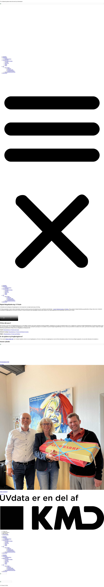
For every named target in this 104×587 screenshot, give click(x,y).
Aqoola (54, 309)
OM (3, 66)
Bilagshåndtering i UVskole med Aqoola (11, 329)
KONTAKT (4, 73)
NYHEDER (4, 57)
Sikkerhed (9, 68)
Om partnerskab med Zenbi (10, 72)
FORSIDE (4, 56)
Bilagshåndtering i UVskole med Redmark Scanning (18, 331)
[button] (52, 179)
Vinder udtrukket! (4, 491)
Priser (6, 65)
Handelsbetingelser (10, 70)
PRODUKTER (5, 60)
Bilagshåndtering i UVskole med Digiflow (12, 333)
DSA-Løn (7, 63)
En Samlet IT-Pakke (8, 61)
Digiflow (67, 309)
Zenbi (6, 64)
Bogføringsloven (8, 58)
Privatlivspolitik (10, 69)
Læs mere (2, 364)
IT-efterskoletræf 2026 (4, 361)
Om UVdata (7, 67)
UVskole (6, 62)
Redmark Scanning (60, 309)
